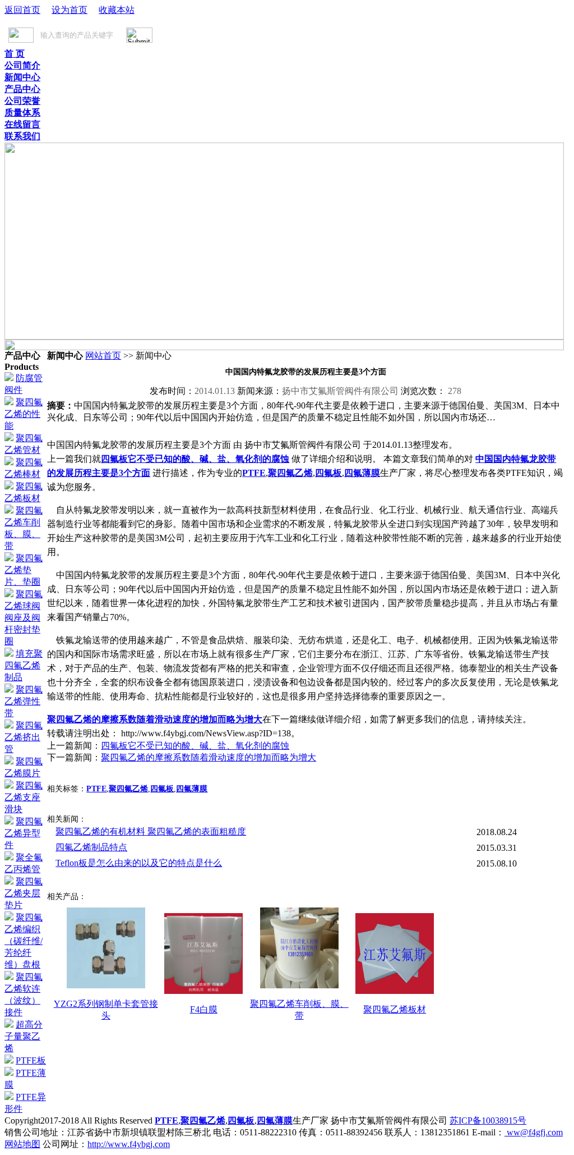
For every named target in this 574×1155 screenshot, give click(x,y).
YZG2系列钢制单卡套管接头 (106, 1009)
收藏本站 (117, 10)
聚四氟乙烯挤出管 (23, 737)
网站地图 (22, 1144)
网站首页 (103, 355)
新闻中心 (22, 77)
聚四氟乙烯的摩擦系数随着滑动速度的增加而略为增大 (154, 719)
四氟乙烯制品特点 (91, 847)
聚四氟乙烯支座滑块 (23, 797)
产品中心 (22, 89)
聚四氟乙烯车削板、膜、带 (299, 1009)
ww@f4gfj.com (533, 1132)
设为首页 (69, 10)
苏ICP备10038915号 (488, 1120)
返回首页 (22, 10)
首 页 (14, 53)
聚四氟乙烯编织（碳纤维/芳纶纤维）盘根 (23, 941)
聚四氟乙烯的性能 (23, 413)
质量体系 (22, 112)
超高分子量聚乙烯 (23, 1036)
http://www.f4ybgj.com (128, 1144)
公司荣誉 (22, 101)
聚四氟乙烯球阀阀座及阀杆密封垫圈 (23, 617)
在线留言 (22, 124)
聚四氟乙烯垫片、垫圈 (23, 569)
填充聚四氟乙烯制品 (23, 665)
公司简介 (22, 65)
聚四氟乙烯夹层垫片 (23, 893)
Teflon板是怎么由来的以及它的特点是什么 (138, 863)
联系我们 (22, 136)
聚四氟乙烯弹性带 (23, 701)
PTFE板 (31, 1060)
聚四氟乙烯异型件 (23, 833)
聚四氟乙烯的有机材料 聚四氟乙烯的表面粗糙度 (150, 831)
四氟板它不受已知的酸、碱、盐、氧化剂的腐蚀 (195, 459)
